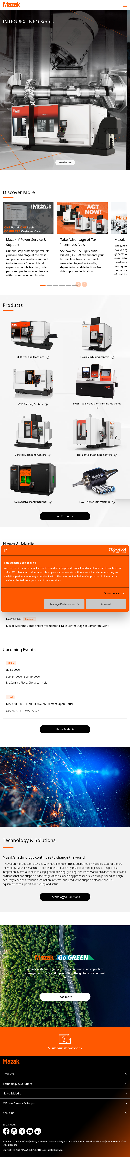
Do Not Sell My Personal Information (66, 1141)
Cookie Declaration (95, 1141)
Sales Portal (8, 1141)
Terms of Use (22, 1141)
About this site (10, 1144)
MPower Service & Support (20, 1103)
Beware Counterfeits (116, 1141)
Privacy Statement (38, 1141)
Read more (65, 997)
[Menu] (125, 5)
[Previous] (78, 284)
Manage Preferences (62, 604)
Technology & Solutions (65, 897)
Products (8, 1074)
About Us (8, 1113)
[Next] (84, 284)
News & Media (12, 1093)
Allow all (106, 604)
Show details (112, 593)
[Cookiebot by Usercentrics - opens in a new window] (111, 550)
